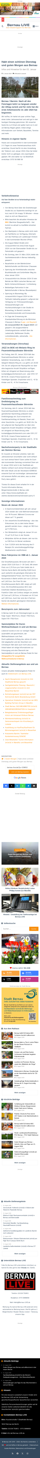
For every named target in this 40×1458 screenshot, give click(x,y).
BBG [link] (7, 222)
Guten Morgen (11, 759)
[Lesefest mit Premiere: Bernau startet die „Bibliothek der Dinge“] (7, 1065)
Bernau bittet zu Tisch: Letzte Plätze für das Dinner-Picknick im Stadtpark (26, 1044)
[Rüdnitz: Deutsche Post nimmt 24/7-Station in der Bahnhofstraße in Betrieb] (7, 1116)
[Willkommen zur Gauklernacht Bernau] (20, 53)
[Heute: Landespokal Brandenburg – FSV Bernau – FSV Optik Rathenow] (7, 1135)
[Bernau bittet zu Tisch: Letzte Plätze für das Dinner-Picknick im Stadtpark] (7, 1045)
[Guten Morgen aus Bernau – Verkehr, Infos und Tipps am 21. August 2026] (7, 1145)
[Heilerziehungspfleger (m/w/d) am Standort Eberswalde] (7, 1154)
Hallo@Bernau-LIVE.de (22, 1302)
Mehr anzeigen (20, 1093)
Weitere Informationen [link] (10, 604)
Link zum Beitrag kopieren (20, 772)
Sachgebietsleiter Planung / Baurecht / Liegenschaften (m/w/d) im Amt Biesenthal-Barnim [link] (20, 688)
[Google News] (20, 778)
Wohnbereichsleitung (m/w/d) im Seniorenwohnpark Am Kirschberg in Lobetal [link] (19, 721)
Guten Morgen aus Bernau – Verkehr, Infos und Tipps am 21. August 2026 (24, 1144)
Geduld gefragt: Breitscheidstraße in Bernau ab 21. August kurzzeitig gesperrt (26, 1083)
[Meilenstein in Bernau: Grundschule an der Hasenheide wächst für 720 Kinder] (7, 1074)
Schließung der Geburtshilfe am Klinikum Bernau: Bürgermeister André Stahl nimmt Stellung (25, 1106)
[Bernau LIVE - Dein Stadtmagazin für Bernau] (18, 26)
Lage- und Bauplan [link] (28, 322)
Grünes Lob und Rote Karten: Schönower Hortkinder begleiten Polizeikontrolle (25, 1054)
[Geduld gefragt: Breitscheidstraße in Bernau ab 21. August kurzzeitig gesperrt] (7, 1084)
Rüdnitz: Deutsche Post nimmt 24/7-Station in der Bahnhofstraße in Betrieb (26, 1116)
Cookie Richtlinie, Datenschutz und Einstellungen (20, 1448)
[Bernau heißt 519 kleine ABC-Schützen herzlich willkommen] (7, 1036)
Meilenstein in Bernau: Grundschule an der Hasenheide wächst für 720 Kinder (26, 1073)
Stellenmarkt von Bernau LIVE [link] (19, 674)
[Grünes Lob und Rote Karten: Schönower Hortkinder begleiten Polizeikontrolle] (7, 1055)
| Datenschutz (33, 1445)
